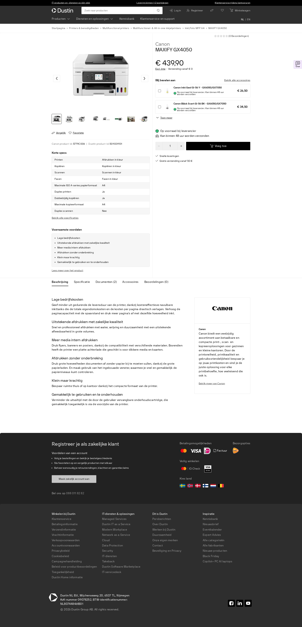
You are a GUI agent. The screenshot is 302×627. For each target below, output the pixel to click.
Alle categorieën (213, 540)
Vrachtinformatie (63, 535)
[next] (144, 78)
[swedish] (182, 486)
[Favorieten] (222, 10)
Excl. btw (160, 69)
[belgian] (221, 486)
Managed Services (114, 519)
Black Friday (211, 556)
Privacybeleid (61, 550)
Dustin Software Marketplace (121, 566)
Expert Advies (212, 535)
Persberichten (161, 519)
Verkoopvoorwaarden (66, 540)
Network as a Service (116, 535)
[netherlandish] (213, 486)
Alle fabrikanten (213, 545)
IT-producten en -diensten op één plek (71, 3)
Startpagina (58, 28)
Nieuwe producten (215, 550)
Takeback (108, 561)
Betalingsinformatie (65, 524)
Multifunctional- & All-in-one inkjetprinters (157, 28)
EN (248, 19)
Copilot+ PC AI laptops (217, 561)
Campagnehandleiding (67, 561)
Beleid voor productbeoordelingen (74, 566)
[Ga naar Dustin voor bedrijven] (63, 10)
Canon (162, 44)
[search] (158, 10)
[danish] (198, 486)
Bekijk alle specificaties (65, 217)
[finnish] (205, 486)
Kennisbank (127, 18)
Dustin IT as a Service (116, 524)
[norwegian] (190, 486)
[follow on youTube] (248, 603)
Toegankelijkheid (63, 572)
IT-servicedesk (111, 572)
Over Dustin (160, 524)
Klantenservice (61, 519)
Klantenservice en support (157, 18)
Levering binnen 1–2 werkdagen (152, 3)
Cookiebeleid (60, 556)
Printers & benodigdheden (84, 28)
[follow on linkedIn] (239, 603)
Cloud (106, 540)
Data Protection (112, 545)
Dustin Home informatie (67, 577)
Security (107, 550)
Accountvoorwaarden (66, 545)
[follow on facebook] (231, 603)
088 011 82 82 (75, 493)
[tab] (61, 282)
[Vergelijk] (212, 10)
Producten (59, 18)
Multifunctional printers (116, 28)
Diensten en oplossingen (92, 18)
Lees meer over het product (67, 270)
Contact (157, 545)
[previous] (56, 78)
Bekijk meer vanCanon (212, 383)
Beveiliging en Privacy (166, 550)
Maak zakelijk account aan (74, 478)
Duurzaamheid (161, 535)
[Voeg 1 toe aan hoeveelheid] (181, 146)
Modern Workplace (114, 529)
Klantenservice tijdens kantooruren (232, 3)
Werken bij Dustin (163, 529)
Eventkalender (212, 529)
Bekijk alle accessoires (237, 80)
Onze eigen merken (165, 540)
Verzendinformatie (64, 529)
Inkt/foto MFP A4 (194, 28)
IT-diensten (109, 556)
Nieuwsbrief (210, 524)
